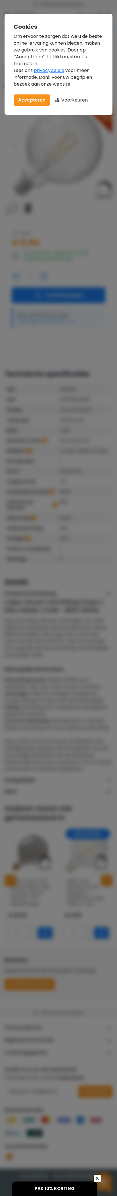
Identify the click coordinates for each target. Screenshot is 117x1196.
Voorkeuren (74, 100)
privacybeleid (49, 70)
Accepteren (31, 100)
